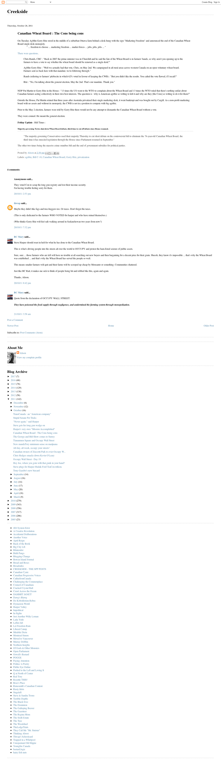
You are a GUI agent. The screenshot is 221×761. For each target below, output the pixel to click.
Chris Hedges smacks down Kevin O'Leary (33, 455)
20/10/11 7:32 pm (22, 227)
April (16, 493)
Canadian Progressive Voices (27, 575)
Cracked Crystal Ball (23, 587)
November (19, 406)
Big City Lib (19, 546)
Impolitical (18, 610)
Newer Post (12, 325)
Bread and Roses (21, 562)
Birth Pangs (18, 553)
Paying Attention (21, 660)
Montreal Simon (21, 635)
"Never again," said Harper (26, 421)
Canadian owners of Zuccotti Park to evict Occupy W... (39, 451)
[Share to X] (52, 153)
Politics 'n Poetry (21, 663)
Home (111, 325)
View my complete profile (29, 357)
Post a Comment (15, 319)
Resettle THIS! (20, 679)
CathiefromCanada (22, 578)
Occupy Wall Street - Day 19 (27, 459)
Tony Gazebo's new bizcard (26, 470)
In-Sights (17, 613)
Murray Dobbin (20, 641)
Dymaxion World (21, 603)
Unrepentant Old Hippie (24, 742)
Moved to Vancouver (23, 638)
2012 (13, 395)
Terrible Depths (20, 698)
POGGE (17, 657)
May (16, 489)
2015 (13, 383)
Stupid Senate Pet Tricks (24, 417)
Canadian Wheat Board (54, 157)
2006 (13, 515)
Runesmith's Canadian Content (28, 686)
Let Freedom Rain (22, 625)
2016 (13, 380)
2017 (13, 376)
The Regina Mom (21, 714)
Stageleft (17, 692)
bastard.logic (19, 749)
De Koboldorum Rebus (24, 600)
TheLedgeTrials (20, 727)
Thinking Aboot (21, 733)
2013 (13, 391)
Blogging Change (21, 556)
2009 (13, 504)
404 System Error (21, 527)
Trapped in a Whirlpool (24, 739)
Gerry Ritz (71, 157)
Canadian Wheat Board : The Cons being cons (35, 432)
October (18, 410)
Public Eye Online (22, 667)
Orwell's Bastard (21, 654)
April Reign (19, 540)
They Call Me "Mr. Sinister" (26, 730)
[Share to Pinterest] (57, 153)
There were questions (28, 53)
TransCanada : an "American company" (32, 414)
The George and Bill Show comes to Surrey (34, 436)
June (16, 485)
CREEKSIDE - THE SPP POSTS (29, 568)
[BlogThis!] (49, 153)
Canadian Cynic (21, 572)
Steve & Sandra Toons (23, 695)
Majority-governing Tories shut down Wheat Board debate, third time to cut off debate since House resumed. (63, 128)
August (17, 478)
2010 (13, 500)
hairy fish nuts (20, 752)
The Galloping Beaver (23, 708)
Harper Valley (20, 606)
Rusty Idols (18, 689)
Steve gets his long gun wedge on (29, 425)
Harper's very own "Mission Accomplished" (34, 429)
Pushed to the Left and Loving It (28, 670)
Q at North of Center (23, 673)
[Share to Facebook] (55, 153)
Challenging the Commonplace (28, 581)
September (19, 474)
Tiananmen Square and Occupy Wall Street (33, 440)
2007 (13, 511)
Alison (23, 353)
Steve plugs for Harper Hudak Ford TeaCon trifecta (37, 466)
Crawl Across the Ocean (24, 591)
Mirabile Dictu (20, 632)
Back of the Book (21, 543)
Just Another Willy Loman (25, 616)
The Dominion (20, 704)
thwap (17, 203)
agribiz (28, 157)
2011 (13, 398)
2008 (13, 508)
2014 (13, 387)
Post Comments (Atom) (31, 332)
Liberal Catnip (20, 629)
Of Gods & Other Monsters (26, 648)
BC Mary (19, 236)
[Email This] (46, 153)
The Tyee (17, 720)
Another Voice (20, 537)
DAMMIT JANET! (22, 594)
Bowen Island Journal (23, 559)
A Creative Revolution (23, 531)
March (17, 496)
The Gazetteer (20, 711)
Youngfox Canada (21, 746)
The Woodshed (20, 723)
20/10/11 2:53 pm (22, 193)
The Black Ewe (20, 701)
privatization (83, 157)
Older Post (209, 325)
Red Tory (17, 676)
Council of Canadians (23, 584)
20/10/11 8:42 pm (22, 282)
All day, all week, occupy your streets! (31, 447)
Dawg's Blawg (20, 597)
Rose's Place (19, 682)
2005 (13, 519)
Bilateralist (18, 550)
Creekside (17, 11)
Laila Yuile (18, 619)
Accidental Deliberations (25, 534)
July (16, 481)
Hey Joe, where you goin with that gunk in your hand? (39, 462)
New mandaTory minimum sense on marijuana (35, 444)
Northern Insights (21, 644)
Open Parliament (21, 651)
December (19, 402)
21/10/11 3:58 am (22, 314)
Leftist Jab (18, 622)
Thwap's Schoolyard (23, 736)
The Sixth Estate (21, 717)
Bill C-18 (37, 157)
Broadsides (18, 565)
